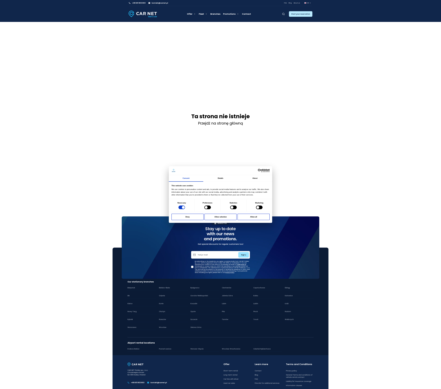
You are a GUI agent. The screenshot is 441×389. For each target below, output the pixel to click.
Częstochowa (259, 288)
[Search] (283, 14)
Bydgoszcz (194, 288)
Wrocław (162, 327)
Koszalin (193, 303)
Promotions (229, 14)
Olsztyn (162, 311)
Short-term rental (230, 371)
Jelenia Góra (227, 296)
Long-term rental (230, 375)
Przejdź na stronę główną (220, 123)
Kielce (129, 303)
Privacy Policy (229, 272)
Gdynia (162, 296)
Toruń (255, 319)
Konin (161, 303)
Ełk (128, 296)
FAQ (285, 3)
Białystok (131, 288)
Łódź (287, 303)
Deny (187, 217)
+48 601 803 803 (139, 3)
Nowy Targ (132, 311)
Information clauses (294, 385)
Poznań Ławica (165, 349)
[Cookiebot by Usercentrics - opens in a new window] (260, 170)
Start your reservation (300, 14)
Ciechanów (226, 288)
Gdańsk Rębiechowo (262, 349)
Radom (288, 311)
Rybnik (130, 319)
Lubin (224, 303)
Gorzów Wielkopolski (199, 296)
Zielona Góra (195, 327)
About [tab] (254, 178)
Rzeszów (162, 319)
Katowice (289, 296)
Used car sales (229, 383)
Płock (255, 311)
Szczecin (193, 319)
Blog (290, 3)
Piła (223, 311)
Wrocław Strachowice (231, 349)
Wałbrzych (289, 319)
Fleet (201, 14)
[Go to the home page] (143, 14)
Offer (189, 14)
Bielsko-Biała (164, 288)
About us (297, 3)
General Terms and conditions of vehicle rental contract (299, 376)
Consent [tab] (186, 178)
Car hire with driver (231, 379)
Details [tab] (220, 178)
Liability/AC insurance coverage (298, 381)
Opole (193, 311)
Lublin (255, 303)
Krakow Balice (133, 349)
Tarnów (225, 319)
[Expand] (194, 14)
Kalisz (255, 296)
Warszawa (131, 327)
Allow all (253, 217)
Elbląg (287, 288)
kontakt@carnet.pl (160, 3)
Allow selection (220, 217)
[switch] (207, 207)
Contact (246, 14)
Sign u (243, 255)
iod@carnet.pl (241, 264)
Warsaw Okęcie (197, 349)
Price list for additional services (267, 383)
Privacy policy (291, 371)
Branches (215, 14)
